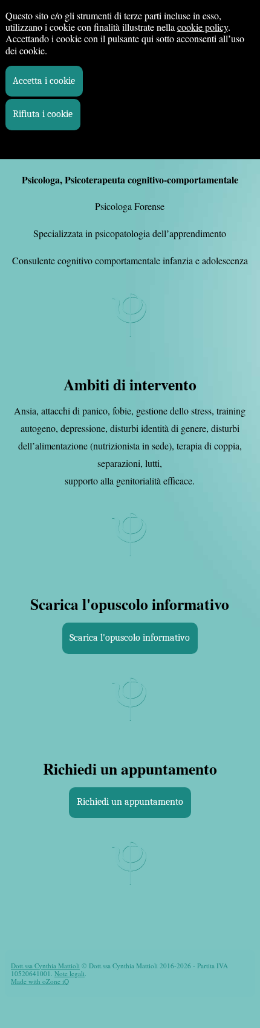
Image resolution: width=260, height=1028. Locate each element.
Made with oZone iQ (40, 981)
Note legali (69, 973)
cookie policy (202, 27)
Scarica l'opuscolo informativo (130, 637)
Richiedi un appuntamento (130, 801)
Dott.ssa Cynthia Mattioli (45, 965)
